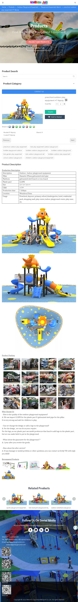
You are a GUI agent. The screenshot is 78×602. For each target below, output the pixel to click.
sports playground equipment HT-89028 (16, 508)
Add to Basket (56, 117)
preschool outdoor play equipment (15, 147)
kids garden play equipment (12, 154)
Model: (6, 132)
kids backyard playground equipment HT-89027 (39, 508)
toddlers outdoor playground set (37, 150)
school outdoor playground (12, 158)
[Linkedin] (36, 530)
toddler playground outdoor (12, 150)
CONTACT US (39, 48)
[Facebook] (30, 530)
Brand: (39, 132)
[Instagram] (47, 530)
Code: (6, 135)
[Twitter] (41, 530)
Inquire (50, 112)
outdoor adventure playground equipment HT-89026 (61, 508)
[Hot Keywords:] (74, 76)
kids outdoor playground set (34, 154)
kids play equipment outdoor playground (44, 147)
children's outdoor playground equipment (39, 158)
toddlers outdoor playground (61, 150)
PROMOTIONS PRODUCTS (39, 42)
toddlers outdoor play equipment (59, 154)
